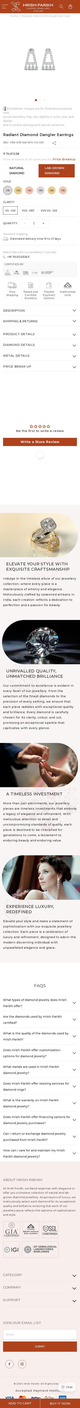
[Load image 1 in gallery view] (36, 100)
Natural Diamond (16, 170)
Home (14, 16)
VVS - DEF (28, 210)
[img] (40, 426)
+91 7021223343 (18, 256)
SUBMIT (40, 1346)
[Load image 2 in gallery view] (40, 100)
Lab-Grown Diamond (54, 170)
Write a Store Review (40, 442)
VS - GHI (10, 210)
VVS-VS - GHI (49, 210)
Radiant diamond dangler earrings (46, 16)
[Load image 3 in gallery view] (44, 100)
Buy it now (60, 1403)
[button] (5, 6)
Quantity (10, 223)
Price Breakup (64, 159)
